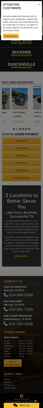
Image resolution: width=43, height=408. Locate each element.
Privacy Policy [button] (11, 36)
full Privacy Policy (11, 30)
